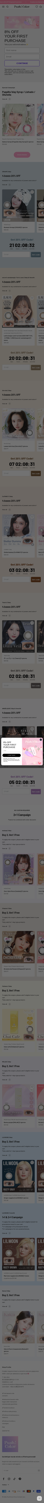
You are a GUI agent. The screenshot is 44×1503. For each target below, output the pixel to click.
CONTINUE (11, 755)
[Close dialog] (41, 740)
